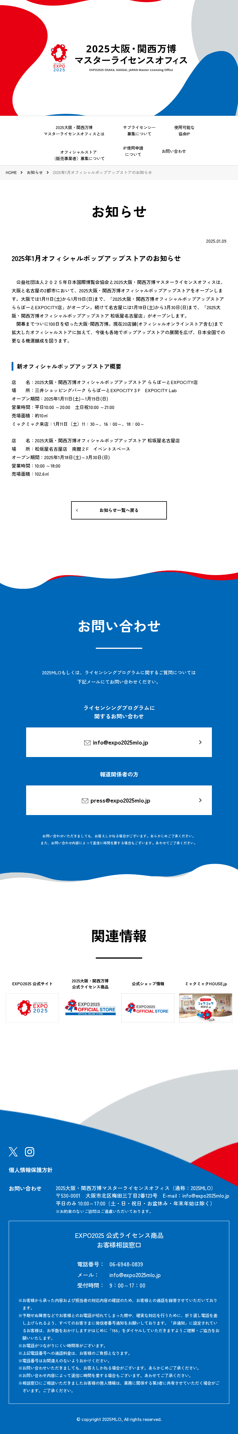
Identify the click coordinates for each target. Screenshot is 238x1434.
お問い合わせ (174, 151)
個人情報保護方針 (31, 1170)
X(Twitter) (13, 1151)
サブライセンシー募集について (139, 130)
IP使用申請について (133, 151)
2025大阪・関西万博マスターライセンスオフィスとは (74, 130)
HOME (11, 172)
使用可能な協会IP (184, 130)
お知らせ (35, 172)
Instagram (29, 1151)
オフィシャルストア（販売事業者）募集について (78, 155)
